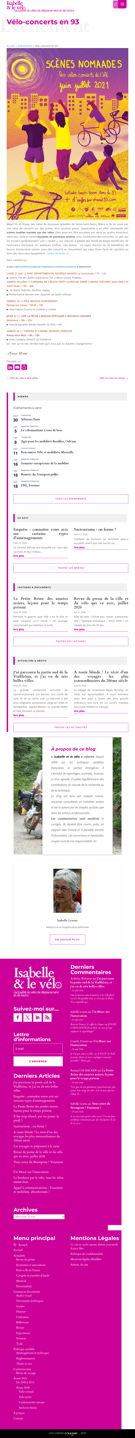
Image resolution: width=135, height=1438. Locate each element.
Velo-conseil (26, 1392)
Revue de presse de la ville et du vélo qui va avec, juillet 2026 (101, 603)
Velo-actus (25, 1397)
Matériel (21, 1281)
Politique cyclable (24, 1349)
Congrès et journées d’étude (32, 1275)
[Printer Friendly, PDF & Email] (17, 353)
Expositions (23, 1333)
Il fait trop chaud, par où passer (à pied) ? (36, 1118)
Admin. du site (79, 1265)
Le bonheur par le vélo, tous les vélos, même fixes (39, 1180)
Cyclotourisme (22, 1369)
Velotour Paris (30, 419)
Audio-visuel (24, 1296)
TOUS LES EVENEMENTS (71, 498)
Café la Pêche (22, 266)
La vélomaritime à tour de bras (41, 430)
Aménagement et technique (32, 1353)
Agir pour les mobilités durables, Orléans (48, 441)
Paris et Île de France (28, 1270)
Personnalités (23, 1286)
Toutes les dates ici (57, 253)
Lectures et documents (27, 1292)
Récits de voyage (26, 1373)
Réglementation (25, 1358)
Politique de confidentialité (86, 1254)
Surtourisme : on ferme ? (95, 529)
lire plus (18, 555)
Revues (20, 1328)
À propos (19, 1413)
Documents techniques (29, 1301)
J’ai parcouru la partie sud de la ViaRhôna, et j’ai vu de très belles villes (40, 676)
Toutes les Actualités (70, 727)
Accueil (11, 46)
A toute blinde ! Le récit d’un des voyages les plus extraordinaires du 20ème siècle (101, 676)
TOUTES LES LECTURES (71, 641)
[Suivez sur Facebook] (18, 1017)
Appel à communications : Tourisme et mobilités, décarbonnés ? (38, 1190)
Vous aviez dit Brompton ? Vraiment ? (38, 1164)
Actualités (19, 1256)
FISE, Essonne (30, 485)
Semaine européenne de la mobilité (45, 463)
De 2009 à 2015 (25, 1382)
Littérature (22, 1317)
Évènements (25, 46)
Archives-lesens (28, 1408)
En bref (18, 1250)
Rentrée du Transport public (40, 474)
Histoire (21, 1312)
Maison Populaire (43, 266)
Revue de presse (25, 1259)
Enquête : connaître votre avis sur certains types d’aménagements (40, 534)
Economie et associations (31, 1265)
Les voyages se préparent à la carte (37, 1146)
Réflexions (22, 1322)
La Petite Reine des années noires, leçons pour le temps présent (40, 603)
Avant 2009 (23, 1388)
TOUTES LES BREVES (71, 567)
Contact (18, 1418)
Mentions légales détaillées (85, 1259)
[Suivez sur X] (27, 1017)
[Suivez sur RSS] (47, 1017)
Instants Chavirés (66, 266)
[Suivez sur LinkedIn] (37, 1017)
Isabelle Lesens (78, 1012)
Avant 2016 (20, 1378)
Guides (20, 1306)
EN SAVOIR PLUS (67, 939)
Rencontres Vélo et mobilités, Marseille (47, 452)
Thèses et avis (24, 1364)
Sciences (21, 1338)
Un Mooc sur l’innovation (31, 1172)
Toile (19, 1344)
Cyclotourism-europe (32, 1402)
